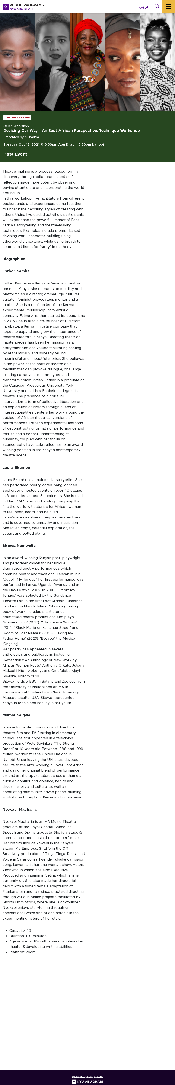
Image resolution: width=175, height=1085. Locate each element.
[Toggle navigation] (168, 6)
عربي (144, 6)
